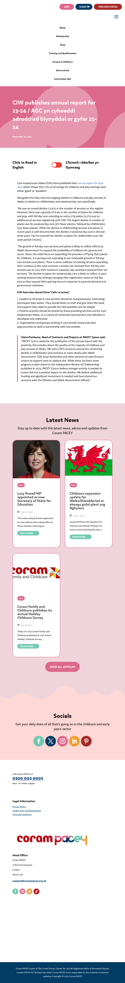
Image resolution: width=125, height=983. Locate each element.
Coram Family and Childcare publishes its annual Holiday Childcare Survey (34, 612)
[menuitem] (62, 29)
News (21, 485)
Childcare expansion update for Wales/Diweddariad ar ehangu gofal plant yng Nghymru (87, 500)
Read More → (28, 533)
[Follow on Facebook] (38, 741)
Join (66, 6)
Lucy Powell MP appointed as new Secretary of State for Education (34, 498)
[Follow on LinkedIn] (74, 741)
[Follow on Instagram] (62, 741)
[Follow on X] (50, 741)
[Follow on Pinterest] (86, 741)
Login (82, 6)
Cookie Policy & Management (26, 810)
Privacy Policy (19, 806)
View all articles (62, 666)
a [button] (116, 17)
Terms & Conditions (22, 814)
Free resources (107, 6)
